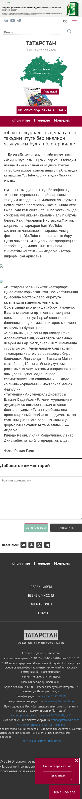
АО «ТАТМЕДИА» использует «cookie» (41, 725)
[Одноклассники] (32, 545)
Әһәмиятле (21, 120)
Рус (65, 21)
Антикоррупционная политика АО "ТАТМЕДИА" (41, 715)
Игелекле (42, 120)
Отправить (66, 528)
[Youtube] (12, 21)
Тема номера (64, 792)
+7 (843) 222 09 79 (54, 696)
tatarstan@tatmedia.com (60, 701)
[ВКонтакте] (24, 545)
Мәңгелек (62, 120)
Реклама (41, 613)
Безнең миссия (41, 595)
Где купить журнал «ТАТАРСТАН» (42, 110)
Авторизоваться (36, 527)
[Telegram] (19, 21)
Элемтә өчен (41, 604)
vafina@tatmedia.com (65, 720)
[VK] (6, 21)
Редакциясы (41, 587)
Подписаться (57, 776)
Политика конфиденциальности (41, 741)
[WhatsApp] (40, 545)
